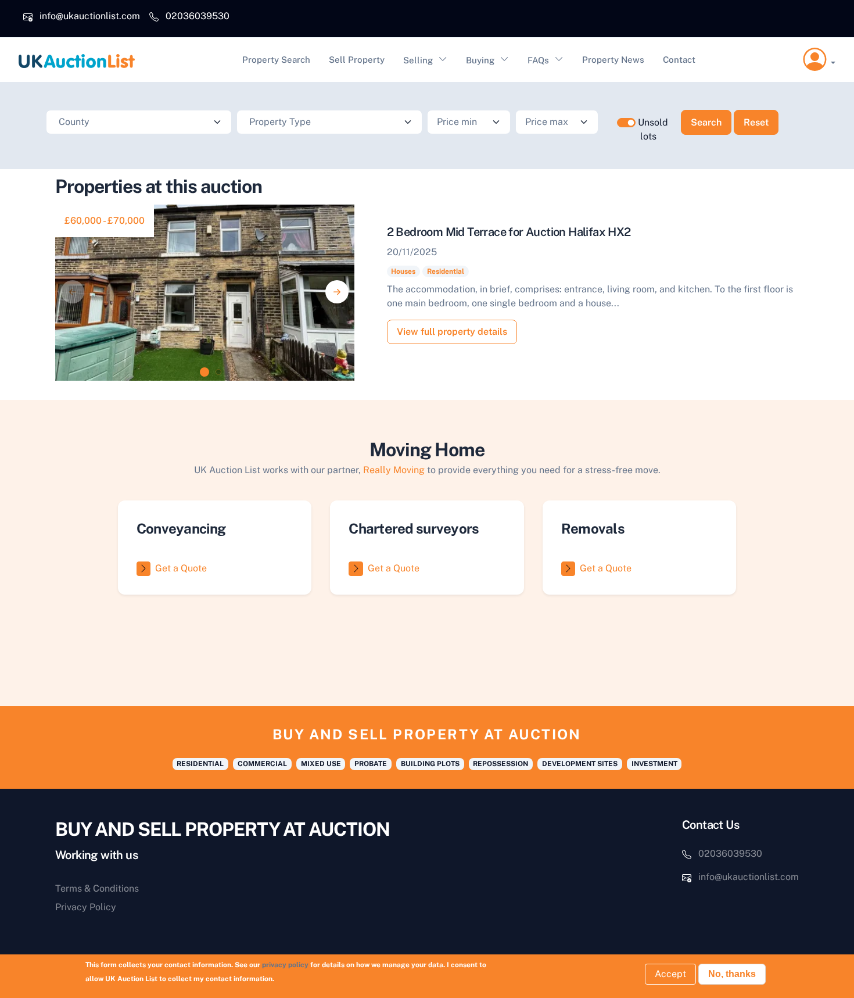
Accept (670, 973)
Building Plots (430, 764)
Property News (613, 60)
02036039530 (197, 16)
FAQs (538, 60)
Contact (679, 60)
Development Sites (580, 764)
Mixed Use (321, 764)
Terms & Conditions (97, 888)
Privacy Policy (85, 907)
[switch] (626, 122)
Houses (403, 271)
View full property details (452, 331)
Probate (370, 764)
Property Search (276, 60)
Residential (445, 271)
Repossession (500, 764)
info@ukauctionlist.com (90, 16)
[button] (819, 59)
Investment (654, 764)
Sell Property (357, 60)
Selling (418, 60)
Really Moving (394, 469)
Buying (480, 60)
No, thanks (732, 974)
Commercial (262, 764)
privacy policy (285, 965)
